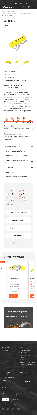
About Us (5, 350)
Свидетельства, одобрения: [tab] (16, 177)
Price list (27, 381)
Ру (24, 7)
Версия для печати (18, 228)
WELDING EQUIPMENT (26, 365)
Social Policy (5, 375)
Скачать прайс (18, 220)
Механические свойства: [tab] (15, 151)
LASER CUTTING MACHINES (25, 351)
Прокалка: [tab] (9, 167)
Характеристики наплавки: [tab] (16, 156)
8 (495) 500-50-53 (29, 7)
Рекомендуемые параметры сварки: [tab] (16, 161)
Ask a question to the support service (12, 394)
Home (4, 11)
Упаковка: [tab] (9, 172)
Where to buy (23, 372)
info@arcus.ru (17, 405)
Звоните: (17, 317)
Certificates (5, 380)
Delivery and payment (8, 377)
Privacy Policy (6, 372)
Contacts (22, 375)
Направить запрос (19, 213)
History (4, 353)
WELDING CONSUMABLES (9, 13)
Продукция (11, 11)
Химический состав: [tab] (13, 146)
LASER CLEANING (25, 355)
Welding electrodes (25, 13)
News (3, 356)
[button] (31, 43)
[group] (18, 43)
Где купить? (18, 235)
